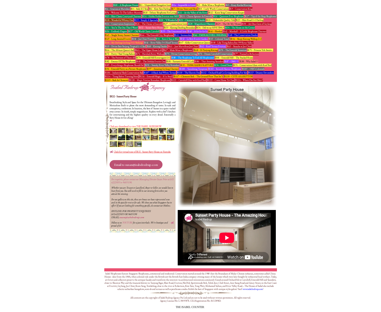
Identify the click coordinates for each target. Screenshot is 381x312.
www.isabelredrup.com (253, 289)
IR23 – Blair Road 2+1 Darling (249, 20)
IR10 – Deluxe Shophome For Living (160, 12)
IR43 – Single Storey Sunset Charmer (122, 35)
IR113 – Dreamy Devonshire (261, 72)
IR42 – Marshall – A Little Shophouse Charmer (244, 31)
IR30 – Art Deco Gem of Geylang (257, 23)
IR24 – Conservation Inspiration (119, 23)
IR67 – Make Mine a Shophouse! (178, 50)
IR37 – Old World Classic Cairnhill (144, 31)
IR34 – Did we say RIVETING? (210, 27)
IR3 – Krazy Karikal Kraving (239, 5)
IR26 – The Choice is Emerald (148, 23)
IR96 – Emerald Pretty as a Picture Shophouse (125, 68)
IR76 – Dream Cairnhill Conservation (215, 53)
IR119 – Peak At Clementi (116, 80)
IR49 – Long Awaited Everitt (118, 38)
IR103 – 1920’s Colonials (253, 68)
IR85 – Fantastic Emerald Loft (180, 61)
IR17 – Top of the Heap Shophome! (261, 16)
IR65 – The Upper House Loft (148, 50)
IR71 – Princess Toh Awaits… (260, 50)
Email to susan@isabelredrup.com (136, 165)
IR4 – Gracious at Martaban (117, 8)
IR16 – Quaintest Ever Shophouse (228, 16)
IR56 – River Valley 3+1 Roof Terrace (161, 42)
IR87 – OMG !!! (231, 61)
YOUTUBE (127, 222)
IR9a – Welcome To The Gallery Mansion (123, 12)
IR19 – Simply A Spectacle (146, 20)
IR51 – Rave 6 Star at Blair (167, 38)
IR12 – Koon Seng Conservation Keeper (226, 12)
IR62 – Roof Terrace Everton (213, 46)
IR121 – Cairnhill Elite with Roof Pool (188, 80)
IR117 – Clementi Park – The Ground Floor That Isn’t (198, 76)
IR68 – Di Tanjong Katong (206, 50)
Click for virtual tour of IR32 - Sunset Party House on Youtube (142, 151)
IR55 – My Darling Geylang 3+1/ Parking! (124, 42)
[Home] (108, 5)
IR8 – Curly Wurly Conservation (213, 8)
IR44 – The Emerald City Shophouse (156, 35)
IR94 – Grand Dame (223, 65)
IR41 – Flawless (215, 31)
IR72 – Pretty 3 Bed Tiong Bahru (120, 53)
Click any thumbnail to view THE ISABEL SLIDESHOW (136, 126)
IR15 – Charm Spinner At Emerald (196, 16)
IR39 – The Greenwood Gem (174, 31)
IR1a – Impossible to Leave (184, 5)
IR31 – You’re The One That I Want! (121, 27)
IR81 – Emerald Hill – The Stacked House (234, 57)
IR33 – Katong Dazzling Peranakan (179, 27)
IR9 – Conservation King (241, 8)
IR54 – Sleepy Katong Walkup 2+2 (246, 38)
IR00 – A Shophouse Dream (125, 5)
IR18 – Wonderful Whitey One (119, 20)
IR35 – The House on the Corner (240, 27)
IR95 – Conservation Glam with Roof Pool (252, 65)
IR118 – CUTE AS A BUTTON (238, 76)
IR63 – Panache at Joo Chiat (239, 46)
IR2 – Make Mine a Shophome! (210, 5)
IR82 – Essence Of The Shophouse (120, 61)
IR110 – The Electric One (188, 72)
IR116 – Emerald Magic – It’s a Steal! (156, 76)
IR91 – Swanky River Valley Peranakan (162, 65)
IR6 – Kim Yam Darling (159, 8)
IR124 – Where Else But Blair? (249, 80)
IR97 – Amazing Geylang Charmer (163, 68)
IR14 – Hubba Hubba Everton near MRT (160, 16)
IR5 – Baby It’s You (139, 8)
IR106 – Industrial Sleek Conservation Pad (124, 72)
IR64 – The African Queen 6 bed (119, 50)
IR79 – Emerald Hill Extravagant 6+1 (153, 57)
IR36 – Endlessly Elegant (116, 31)
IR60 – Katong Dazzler (157, 46)
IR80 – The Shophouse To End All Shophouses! (192, 57)
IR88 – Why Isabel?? (248, 61)
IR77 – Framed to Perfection (246, 53)
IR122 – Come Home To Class (220, 80)
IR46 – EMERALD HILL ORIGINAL (210, 35)
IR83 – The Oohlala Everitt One (150, 61)
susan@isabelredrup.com (132, 217)
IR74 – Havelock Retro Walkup (150, 53)
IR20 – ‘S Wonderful (168, 20)
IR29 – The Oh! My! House (228, 23)
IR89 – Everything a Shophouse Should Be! (124, 65)
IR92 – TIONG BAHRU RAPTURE (196, 65)
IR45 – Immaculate (183, 35)
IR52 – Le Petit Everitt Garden (194, 38)
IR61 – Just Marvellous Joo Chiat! (183, 46)
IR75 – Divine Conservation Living (181, 53)
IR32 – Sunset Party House (151, 27)
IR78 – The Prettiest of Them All (120, 57)
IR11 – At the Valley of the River (192, 12)
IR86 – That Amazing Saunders (209, 61)
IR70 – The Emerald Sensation (233, 50)
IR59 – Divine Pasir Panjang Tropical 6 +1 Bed (125, 46)
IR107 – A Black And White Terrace (160, 72)
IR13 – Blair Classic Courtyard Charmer (123, 16)
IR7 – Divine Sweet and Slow (184, 8)
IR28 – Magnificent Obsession (201, 23)
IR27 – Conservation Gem (175, 23)
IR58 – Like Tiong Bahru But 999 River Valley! (232, 42)
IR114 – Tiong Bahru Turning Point (121, 76)
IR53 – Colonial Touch (219, 38)
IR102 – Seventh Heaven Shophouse (224, 68)
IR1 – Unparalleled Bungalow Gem (155, 5)
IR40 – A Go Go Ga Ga (197, 31)
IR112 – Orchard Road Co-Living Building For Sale (224, 72)
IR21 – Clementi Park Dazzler (192, 20)
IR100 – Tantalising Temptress (193, 68)
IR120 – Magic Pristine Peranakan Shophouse (149, 80)
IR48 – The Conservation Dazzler (243, 35)
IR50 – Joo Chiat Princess (143, 38)
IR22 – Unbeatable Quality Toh (220, 20)
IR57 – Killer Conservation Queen (194, 42)
